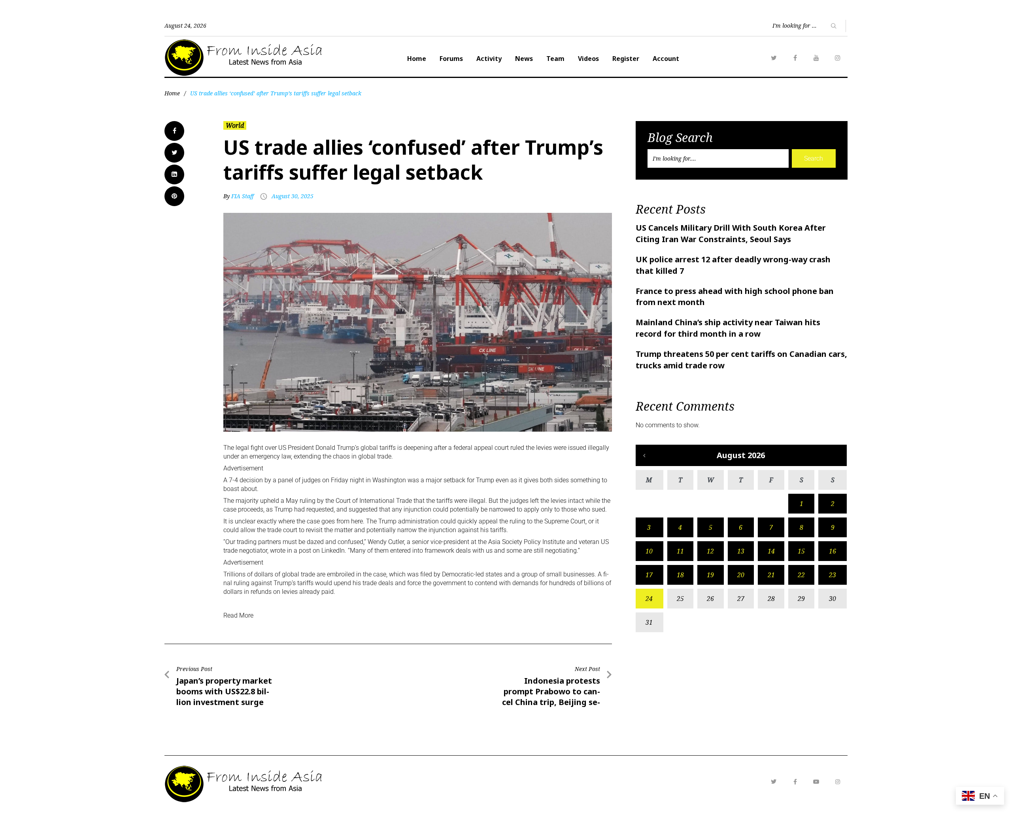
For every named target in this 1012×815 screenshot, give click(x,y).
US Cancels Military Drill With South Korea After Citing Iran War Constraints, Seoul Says (731, 233)
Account (666, 58)
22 (801, 574)
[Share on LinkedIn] (174, 174)
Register (625, 58)
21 (771, 574)
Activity (489, 58)
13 (740, 551)
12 (710, 551)
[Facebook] (795, 58)
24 (649, 598)
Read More (238, 615)
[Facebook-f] (795, 782)
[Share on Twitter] (174, 153)
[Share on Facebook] (174, 131)
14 (771, 551)
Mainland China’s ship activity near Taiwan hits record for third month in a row (728, 328)
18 (680, 574)
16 (832, 551)
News (524, 58)
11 (680, 551)
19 (710, 574)
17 (649, 574)
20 (740, 574)
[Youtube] (816, 782)
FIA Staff (242, 196)
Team (555, 58)
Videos (588, 58)
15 (801, 551)
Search (813, 158)
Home (416, 58)
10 (649, 551)
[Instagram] (838, 58)
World (235, 125)
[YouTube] (816, 58)
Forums (451, 58)
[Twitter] (774, 58)
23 (832, 574)
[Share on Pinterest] (174, 196)
